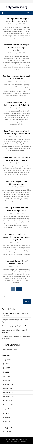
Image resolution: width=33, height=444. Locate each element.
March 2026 (7, 380)
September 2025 (8, 405)
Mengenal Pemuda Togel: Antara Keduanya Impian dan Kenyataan (16, 237)
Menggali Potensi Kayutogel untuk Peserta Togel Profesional (16, 47)
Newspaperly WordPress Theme (16, 441)
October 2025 (7, 401)
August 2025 (7, 409)
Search (4, 297)
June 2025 (6, 417)
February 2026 (8, 384)
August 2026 (7, 360)
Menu (29, 13)
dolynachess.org (16, 7)
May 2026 (6, 372)
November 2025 (8, 396)
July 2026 (6, 364)
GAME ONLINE (6, 432)
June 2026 (6, 368)
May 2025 (6, 421)
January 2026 (7, 388)
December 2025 (8, 392)
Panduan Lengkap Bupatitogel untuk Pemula (16, 326)
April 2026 (6, 376)
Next (19, 289)
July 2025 (6, 413)
